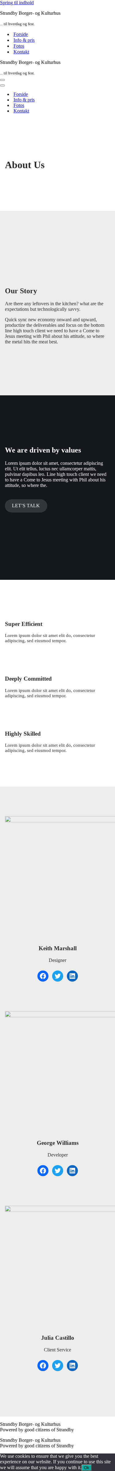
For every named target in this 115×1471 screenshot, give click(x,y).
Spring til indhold (17, 2)
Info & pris (24, 40)
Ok (86, 1467)
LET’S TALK (26, 505)
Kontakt (21, 51)
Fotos (18, 46)
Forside (20, 34)
